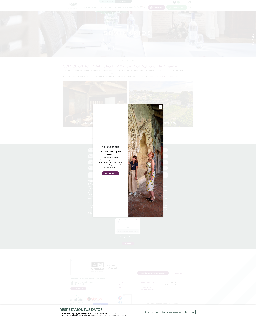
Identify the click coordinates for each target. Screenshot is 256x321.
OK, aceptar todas (151, 312)
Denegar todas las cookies (171, 312)
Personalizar (189, 312)
